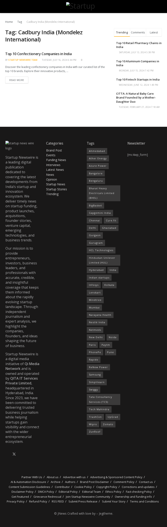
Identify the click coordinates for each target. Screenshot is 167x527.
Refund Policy (38, 501)
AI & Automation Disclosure (28, 482)
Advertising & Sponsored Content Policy (116, 477)
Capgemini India (100, 212)
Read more (18, 79)
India (113, 270)
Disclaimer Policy (22, 492)
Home (9, 22)
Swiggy (93, 389)
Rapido (93, 359)
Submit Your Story (113, 501)
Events (50, 155)
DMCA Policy (46, 492)
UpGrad (113, 416)
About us (52, 477)
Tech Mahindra (99, 409)
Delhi (92, 227)
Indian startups (99, 277)
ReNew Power (98, 367)
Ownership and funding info (133, 497)
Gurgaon (95, 235)
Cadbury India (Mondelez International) (51, 22)
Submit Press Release (82, 501)
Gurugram (96, 242)
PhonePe (95, 352)
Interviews (53, 165)
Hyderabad (96, 270)
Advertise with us (74, 477)
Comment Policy (124, 482)
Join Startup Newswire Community (88, 497)
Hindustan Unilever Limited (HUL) (102, 260)
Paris (92, 344)
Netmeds (95, 329)
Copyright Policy (106, 487)
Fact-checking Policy (139, 492)
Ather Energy (98, 158)
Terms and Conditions (144, 501)
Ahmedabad (97, 151)
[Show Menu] (7, 6)
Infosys (94, 285)
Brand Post (54, 150)
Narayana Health (100, 314)
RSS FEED (58, 501)
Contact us (146, 482)
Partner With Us (31, 477)
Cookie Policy (83, 487)
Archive (55, 482)
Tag (19, 22)
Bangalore (96, 173)
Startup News (55, 184)
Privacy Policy (16, 501)
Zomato (108, 424)
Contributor (62, 487)
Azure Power (98, 165)
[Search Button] (160, 6)
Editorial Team (91, 492)
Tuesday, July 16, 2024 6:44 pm (58, 59)
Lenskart (95, 292)
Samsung (95, 374)
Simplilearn (97, 382)
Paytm (106, 344)
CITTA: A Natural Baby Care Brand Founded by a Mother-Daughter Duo (136, 97)
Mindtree (95, 299)
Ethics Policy (113, 492)
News (50, 175)
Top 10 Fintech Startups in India (138, 79)
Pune (110, 352)
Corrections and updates (138, 487)
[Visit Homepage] (83, 6)
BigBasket (95, 205)
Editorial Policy (68, 492)
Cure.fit (111, 220)
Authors (70, 482)
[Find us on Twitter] (14, 454)
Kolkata (109, 285)
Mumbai (94, 307)
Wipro (93, 424)
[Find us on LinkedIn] (21, 454)
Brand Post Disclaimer (94, 482)
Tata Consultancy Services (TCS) (100, 399)
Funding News (56, 160)
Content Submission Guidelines (29, 487)
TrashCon (95, 416)
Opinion (51, 179)
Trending (52, 194)
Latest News (55, 170)
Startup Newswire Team (22, 59)
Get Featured (20, 497)
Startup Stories (56, 189)
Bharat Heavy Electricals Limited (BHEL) (101, 193)
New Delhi (96, 337)
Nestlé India (97, 322)
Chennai (94, 220)
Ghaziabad (109, 227)
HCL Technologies (101, 250)
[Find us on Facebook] (6, 454)
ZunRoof (94, 431)
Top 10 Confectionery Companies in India (38, 53)
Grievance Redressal (47, 497)
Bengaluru (96, 180)
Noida (113, 337)
